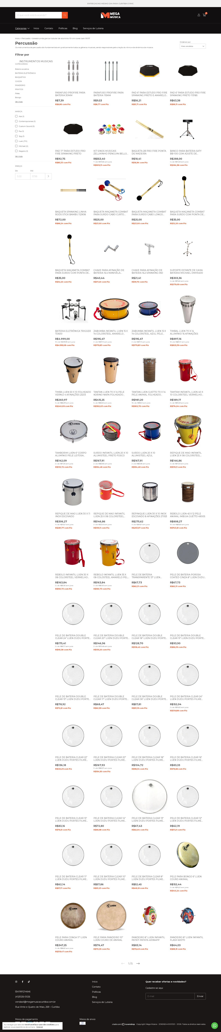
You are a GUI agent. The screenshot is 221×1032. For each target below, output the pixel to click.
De (16, 171)
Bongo (18, 97)
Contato (49, 28)
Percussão (26, 38)
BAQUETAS (20, 77)
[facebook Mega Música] (22, 981)
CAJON (18, 81)
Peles (17, 93)
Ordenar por (185, 42)
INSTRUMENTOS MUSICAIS (36, 61)
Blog (75, 28)
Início (36, 28)
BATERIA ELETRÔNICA (25, 73)
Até (31, 171)
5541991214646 (22, 991)
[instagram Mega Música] (16, 981)
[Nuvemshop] (123, 1025)
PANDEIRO (20, 85)
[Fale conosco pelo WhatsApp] (214, 1025)
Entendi (40, 1027)
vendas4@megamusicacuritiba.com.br (35, 1001)
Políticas (62, 28)
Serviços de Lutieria (93, 28)
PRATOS (19, 89)
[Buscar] (65, 15)
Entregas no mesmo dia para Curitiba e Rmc (110, 3)
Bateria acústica (22, 69)
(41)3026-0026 (22, 996)
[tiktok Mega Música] (29, 981)
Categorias (20, 28)
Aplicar (48, 176)
